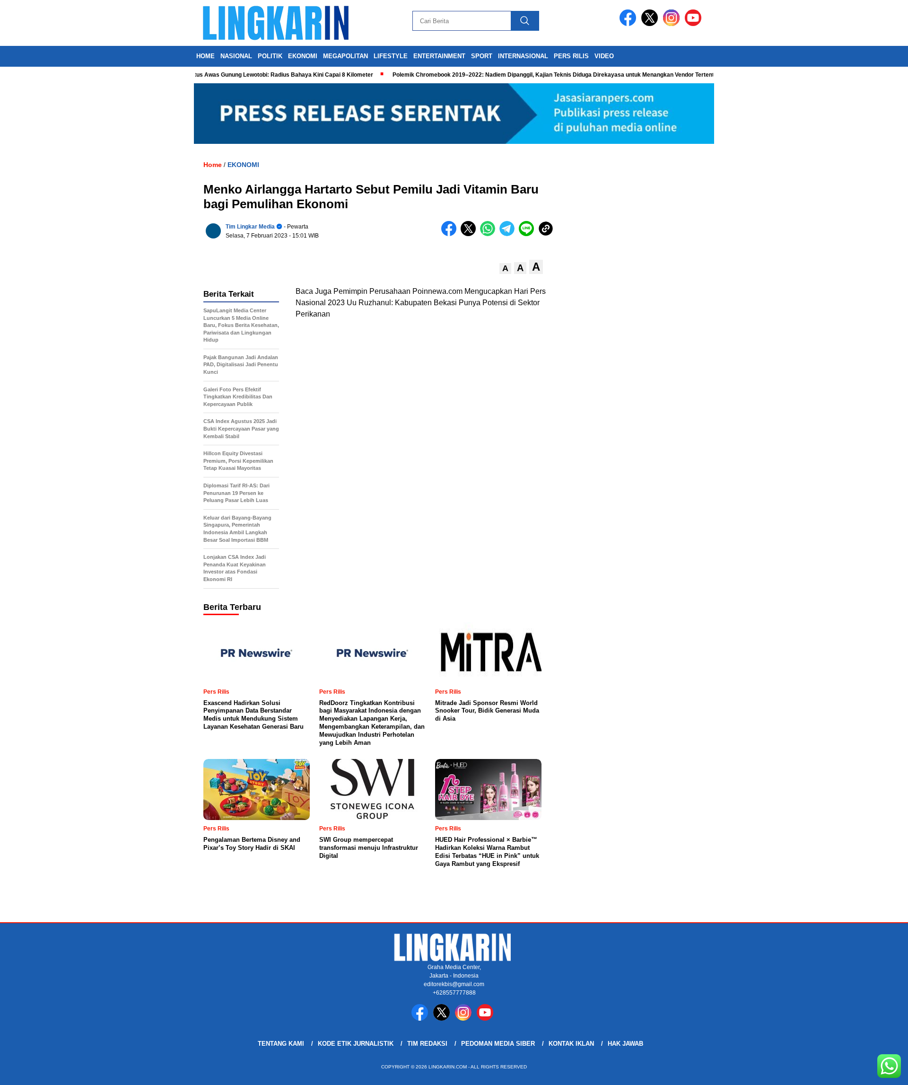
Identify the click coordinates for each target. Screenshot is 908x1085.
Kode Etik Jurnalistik (355, 1043)
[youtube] (695, 23)
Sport (481, 56)
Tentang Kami (281, 1043)
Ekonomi (302, 56)
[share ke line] (528, 234)
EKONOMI (243, 164)
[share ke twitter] (470, 234)
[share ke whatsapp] (489, 234)
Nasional (236, 56)
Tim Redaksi (427, 1043)
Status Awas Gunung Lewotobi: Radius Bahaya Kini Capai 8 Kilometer (260, 74)
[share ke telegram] (509, 234)
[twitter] (651, 23)
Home (205, 56)
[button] (505, 268)
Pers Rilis (571, 56)
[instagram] (673, 23)
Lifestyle (391, 56)
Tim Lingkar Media (250, 226)
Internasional (523, 56)
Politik (270, 56)
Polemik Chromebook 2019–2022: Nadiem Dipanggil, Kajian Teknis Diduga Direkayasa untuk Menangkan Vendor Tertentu (535, 74)
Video (604, 56)
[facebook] (629, 23)
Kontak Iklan (571, 1043)
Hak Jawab (625, 1043)
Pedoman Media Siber (498, 1043)
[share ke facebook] (451, 234)
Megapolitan (345, 56)
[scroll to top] (873, 1070)
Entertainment (439, 56)
